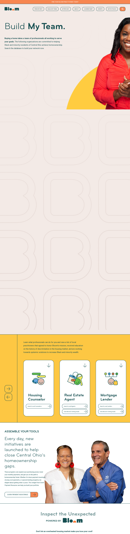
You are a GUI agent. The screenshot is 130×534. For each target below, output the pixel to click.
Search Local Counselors (35, 406)
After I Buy (65, 9)
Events (100, 9)
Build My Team (52, 9)
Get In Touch (112, 9)
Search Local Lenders (106, 406)
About (76, 9)
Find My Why (38, 9)
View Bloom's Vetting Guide (71, 411)
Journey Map (88, 9)
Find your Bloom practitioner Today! (65, 2)
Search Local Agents (69, 406)
